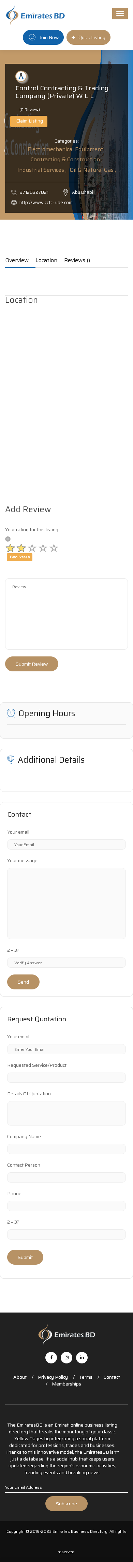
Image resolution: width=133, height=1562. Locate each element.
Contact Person (23, 1165)
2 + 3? (13, 950)
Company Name (24, 1136)
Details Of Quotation (29, 1093)
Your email (18, 832)
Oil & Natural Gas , (93, 170)
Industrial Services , (41, 170)
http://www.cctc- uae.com (46, 202)
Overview (17, 260)
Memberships (66, 1383)
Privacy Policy (53, 1377)
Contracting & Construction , (66, 159)
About (20, 1377)
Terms (85, 1377)
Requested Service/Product (36, 1065)
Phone (14, 1193)
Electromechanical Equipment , (67, 149)
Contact (112, 1377)
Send (23, 982)
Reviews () (77, 260)
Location (46, 260)
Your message (22, 860)
